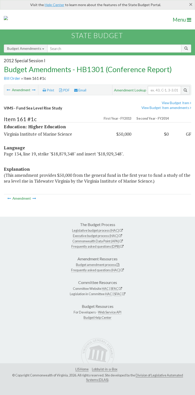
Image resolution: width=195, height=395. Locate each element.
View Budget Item (176, 103)
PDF (66, 90)
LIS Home (82, 369)
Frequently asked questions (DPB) (95, 246)
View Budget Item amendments (165, 108)
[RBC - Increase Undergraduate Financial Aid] (9, 90)
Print (50, 90)
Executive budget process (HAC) (95, 236)
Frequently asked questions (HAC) (95, 270)
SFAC (114, 289)
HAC (105, 289)
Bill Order (12, 78)
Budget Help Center (97, 317)
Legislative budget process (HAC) (95, 230)
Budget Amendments (24, 48)
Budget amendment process (96, 265)
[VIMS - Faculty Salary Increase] (34, 90)
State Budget (97, 35)
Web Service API (109, 312)
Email (82, 90)
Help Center (54, 5)
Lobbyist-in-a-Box (104, 369)
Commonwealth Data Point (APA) (95, 241)
